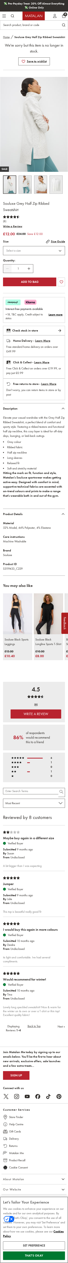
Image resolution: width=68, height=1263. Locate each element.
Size (5, 241)
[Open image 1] (9, 184)
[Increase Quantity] (29, 268)
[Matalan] (33, 16)
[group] (10, 654)
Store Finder (16, 1117)
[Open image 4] (56, 184)
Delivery (14, 1138)
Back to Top (34, 1026)
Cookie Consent (18, 1167)
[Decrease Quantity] (7, 268)
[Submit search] (12, 16)
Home (6, 37)
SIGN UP (16, 1075)
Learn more (56, 314)
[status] (18, 268)
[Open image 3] (40, 184)
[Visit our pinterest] (59, 1096)
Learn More (42, 341)
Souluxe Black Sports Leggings (17, 642)
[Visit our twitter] (6, 1096)
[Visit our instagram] (17, 1096)
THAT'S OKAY (34, 1256)
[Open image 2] (25, 184)
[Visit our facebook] (38, 1096)
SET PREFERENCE (34, 1245)
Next (61, 1026)
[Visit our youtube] (27, 1096)
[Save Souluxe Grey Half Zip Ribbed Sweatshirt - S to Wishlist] (23, 61)
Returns (13, 1146)
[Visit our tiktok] (48, 1096)
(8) (4, 221)
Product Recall (17, 1160)
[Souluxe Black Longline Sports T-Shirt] (48, 613)
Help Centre (16, 1124)
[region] (34, 1230)
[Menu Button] (4, 16)
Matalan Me (16, 1153)
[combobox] (34, 250)
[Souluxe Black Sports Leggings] (17, 613)
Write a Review (12, 226)
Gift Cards (15, 1131)
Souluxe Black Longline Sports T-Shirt (48, 642)
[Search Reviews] (61, 792)
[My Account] (55, 16)
